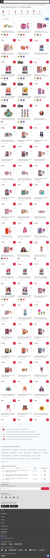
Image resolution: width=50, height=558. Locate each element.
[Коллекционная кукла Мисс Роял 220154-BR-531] (41, 331)
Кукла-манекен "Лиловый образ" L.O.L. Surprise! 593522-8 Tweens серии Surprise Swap (24, 277)
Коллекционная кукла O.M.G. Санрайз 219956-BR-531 (7, 160)
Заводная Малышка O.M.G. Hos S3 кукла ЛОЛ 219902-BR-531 (25, 160)
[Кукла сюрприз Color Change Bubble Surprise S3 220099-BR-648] (8, 173)
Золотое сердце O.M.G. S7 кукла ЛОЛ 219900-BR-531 (8, 376)
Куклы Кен (21, 452)
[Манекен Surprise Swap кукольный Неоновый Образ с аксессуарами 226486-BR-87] (8, 408)
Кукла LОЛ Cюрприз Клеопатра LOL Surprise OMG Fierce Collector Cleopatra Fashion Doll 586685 (8, 119)
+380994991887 (35, 475)
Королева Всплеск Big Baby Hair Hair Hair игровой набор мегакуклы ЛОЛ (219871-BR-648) (8, 141)
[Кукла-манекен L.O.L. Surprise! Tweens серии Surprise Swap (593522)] (25, 113)
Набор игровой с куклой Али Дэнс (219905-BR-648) (8, 217)
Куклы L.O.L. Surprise (36, 455)
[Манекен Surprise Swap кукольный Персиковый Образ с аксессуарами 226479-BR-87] (25, 389)
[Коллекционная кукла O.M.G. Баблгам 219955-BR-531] (41, 154)
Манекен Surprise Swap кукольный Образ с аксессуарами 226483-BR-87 (41, 395)
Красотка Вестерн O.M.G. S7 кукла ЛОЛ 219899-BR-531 (8, 357)
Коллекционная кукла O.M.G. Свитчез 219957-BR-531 (7, 337)
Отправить (4, 1)
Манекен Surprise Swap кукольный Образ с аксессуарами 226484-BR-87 (41, 414)
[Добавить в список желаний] (14, 26)
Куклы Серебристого (35, 458)
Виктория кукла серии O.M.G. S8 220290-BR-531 (41, 141)
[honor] (41, 550)
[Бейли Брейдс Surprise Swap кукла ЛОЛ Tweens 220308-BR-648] (41, 370)
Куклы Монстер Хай (6, 449)
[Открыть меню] (1, 1)
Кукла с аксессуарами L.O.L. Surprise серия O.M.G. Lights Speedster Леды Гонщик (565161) (41, 256)
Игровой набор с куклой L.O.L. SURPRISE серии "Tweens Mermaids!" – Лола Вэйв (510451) (41, 97)
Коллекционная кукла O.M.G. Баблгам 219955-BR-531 (40, 160)
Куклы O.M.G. (45, 452)
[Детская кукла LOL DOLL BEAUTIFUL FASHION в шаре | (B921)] (41, 113)
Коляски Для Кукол (15, 449)
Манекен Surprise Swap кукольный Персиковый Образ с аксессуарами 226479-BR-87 (25, 395)
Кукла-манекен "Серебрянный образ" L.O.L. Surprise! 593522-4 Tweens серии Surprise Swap (41, 277)
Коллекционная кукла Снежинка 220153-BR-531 (41, 179)
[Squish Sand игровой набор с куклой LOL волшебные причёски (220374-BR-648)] (41, 312)
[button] (43, 19)
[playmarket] (14, 506)
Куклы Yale (27, 458)
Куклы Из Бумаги (13, 452)
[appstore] (5, 506)
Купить (14, 40)
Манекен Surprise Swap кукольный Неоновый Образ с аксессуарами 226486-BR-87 (8, 414)
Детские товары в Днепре (8, 4)
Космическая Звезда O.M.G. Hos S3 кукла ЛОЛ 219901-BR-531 (41, 357)
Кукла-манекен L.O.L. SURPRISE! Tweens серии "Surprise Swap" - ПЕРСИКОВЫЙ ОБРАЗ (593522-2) (8, 97)
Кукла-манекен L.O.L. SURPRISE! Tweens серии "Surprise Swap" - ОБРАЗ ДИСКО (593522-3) (8, 296)
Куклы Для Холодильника (7, 455)
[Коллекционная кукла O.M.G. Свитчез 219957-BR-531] (8, 331)
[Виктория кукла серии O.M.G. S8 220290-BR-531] (41, 135)
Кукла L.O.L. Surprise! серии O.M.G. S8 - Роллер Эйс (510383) (41, 236)
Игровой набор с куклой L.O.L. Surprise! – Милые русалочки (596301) (24, 32)
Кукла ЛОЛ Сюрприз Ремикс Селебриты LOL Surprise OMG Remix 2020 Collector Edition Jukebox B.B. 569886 (24, 256)
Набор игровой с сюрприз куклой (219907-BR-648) (41, 198)
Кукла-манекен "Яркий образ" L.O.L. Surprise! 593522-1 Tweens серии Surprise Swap (8, 277)
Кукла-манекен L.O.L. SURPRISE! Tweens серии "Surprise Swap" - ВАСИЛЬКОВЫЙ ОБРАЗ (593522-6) (25, 296)
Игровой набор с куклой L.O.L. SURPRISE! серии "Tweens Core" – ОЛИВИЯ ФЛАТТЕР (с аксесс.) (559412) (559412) (8, 54)
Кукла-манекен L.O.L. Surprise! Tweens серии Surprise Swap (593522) (24, 119)
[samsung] (12, 550)
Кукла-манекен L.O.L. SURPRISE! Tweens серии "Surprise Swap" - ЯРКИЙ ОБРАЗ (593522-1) (8, 75)
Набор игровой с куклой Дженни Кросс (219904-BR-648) (41, 296)
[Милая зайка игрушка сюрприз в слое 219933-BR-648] (25, 370)
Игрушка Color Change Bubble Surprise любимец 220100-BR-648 (25, 179)
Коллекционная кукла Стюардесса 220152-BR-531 (25, 141)
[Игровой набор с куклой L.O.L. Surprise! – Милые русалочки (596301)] (25, 26)
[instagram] (6, 497)
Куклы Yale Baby (20, 458)
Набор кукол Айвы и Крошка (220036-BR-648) (7, 318)
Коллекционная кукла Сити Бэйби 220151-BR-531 (8, 198)
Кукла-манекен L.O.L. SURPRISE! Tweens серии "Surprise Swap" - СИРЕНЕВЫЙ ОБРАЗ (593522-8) (25, 75)
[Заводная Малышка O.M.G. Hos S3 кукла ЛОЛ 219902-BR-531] (25, 154)
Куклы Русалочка (5, 452)
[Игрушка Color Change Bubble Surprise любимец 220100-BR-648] (25, 173)
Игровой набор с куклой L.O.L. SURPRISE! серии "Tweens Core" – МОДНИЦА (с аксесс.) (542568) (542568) (41, 75)
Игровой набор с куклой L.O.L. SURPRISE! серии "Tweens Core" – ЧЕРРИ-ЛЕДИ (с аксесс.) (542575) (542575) (8, 256)
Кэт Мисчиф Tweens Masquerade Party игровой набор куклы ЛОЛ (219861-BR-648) (24, 198)
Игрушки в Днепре (17, 4)
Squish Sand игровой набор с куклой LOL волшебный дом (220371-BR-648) (40, 217)
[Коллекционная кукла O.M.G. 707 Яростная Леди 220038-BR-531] (25, 331)
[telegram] (10, 497)
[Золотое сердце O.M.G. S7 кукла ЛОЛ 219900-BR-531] (8, 370)
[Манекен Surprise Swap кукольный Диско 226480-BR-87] (25, 408)
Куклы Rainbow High (32, 449)
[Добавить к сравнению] (14, 23)
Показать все (4, 461)
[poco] (20, 550)
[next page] (30, 424)
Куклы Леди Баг (23, 449)
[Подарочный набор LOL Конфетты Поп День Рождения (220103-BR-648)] (25, 312)
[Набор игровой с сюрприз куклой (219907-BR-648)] (41, 192)
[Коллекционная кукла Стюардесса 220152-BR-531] (25, 135)
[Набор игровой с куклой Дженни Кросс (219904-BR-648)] (41, 291)
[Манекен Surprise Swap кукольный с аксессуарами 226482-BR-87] (8, 389)
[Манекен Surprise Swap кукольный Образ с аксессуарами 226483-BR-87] (41, 389)
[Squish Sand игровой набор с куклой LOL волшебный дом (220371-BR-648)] (41, 211)
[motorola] (33, 550)
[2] (39, 102)
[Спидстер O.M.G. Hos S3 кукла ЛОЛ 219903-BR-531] (25, 351)
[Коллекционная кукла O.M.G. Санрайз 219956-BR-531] (8, 154)
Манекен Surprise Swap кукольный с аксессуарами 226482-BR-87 (8, 395)
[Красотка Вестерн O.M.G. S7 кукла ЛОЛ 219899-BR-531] (8, 351)
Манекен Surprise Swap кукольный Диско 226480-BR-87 (25, 414)
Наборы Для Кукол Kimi (25, 455)
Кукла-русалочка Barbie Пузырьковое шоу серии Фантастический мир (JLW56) (20, 431)
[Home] (1, 4)
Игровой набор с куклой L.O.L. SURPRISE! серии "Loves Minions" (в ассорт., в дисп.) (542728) (8, 32)
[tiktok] (18, 497)
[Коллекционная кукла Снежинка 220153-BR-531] (41, 173)
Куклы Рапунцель (27, 452)
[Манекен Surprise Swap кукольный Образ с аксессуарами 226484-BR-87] (41, 408)
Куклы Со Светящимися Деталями (9, 458)
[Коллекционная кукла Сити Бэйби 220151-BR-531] (8, 192)
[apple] (6, 550)
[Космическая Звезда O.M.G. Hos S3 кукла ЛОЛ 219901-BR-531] (41, 351)
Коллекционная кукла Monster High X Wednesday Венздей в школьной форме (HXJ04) (22, 436)
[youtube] (14, 497)
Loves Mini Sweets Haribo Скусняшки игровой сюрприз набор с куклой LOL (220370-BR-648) (8, 236)
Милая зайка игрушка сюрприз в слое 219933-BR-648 (24, 376)
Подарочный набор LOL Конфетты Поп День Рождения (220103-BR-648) (25, 318)
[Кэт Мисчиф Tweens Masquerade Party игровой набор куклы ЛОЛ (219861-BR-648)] (25, 192)
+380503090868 (35, 479)
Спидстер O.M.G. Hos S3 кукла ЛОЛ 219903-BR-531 (24, 357)
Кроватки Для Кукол (37, 452)
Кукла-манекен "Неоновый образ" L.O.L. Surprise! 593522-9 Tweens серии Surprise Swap (41, 54)
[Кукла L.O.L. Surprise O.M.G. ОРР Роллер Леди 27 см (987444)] (25, 230)
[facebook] (2, 497)
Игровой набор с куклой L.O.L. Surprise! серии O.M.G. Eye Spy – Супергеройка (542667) (41, 32)
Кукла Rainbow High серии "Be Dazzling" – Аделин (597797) (17, 429)
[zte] (26, 550)
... (26, 424)
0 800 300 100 (4, 531)
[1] (5, 37)
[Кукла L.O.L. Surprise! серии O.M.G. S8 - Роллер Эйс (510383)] (41, 230)
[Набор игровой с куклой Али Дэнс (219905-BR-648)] (8, 211)
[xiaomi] (2, 550)
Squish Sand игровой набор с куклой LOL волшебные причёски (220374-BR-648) (41, 318)
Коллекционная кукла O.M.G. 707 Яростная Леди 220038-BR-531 (25, 337)
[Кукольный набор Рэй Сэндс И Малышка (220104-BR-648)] (25, 211)
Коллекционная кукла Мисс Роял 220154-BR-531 (41, 337)
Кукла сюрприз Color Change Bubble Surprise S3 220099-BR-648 (8, 179)
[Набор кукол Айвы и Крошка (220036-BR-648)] (8, 312)
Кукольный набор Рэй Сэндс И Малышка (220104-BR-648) (24, 217)
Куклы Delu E (16, 455)
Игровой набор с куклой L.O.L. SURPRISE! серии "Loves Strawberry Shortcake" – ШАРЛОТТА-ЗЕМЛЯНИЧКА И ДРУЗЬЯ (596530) (24, 54)
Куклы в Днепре (24, 4)
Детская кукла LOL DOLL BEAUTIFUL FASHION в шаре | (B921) (40, 119)
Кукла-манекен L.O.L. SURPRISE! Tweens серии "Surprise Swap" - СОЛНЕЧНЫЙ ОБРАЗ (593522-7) (25, 97)
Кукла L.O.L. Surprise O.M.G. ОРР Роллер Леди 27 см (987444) (25, 236)
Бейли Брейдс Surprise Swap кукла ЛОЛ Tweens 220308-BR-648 (41, 376)
